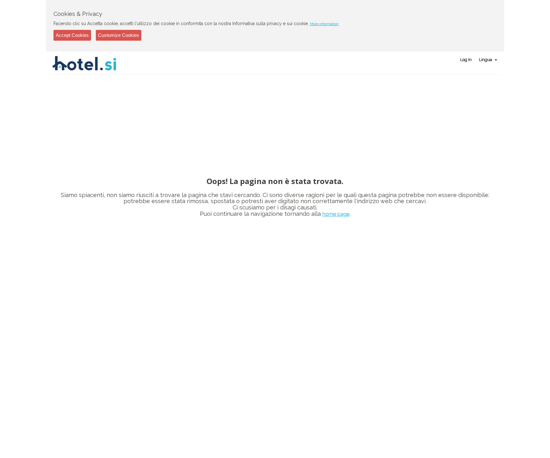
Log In (466, 59)
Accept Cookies (72, 35)
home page (335, 214)
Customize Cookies (118, 35)
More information (324, 24)
